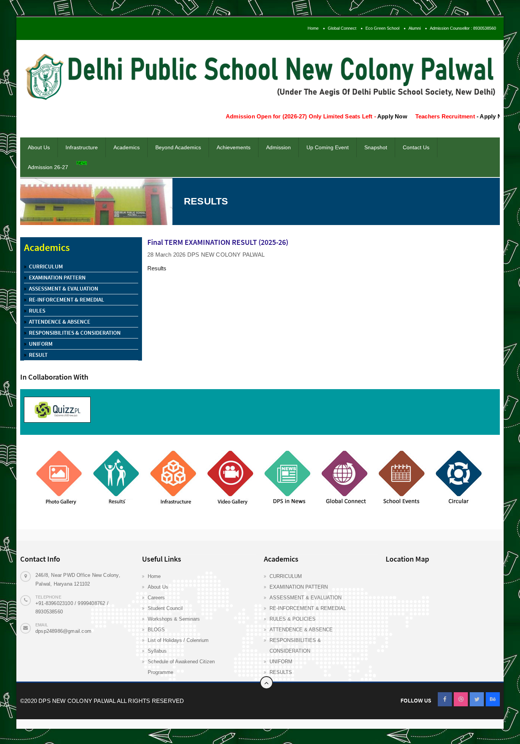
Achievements (233, 147)
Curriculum (46, 266)
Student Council (165, 608)
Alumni (414, 28)
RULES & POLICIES (293, 619)
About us (39, 147)
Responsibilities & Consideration (75, 332)
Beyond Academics (178, 147)
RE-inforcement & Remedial (66, 299)
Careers (156, 597)
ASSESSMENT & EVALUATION (305, 597)
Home (313, 28)
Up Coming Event (327, 147)
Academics (126, 147)
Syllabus (157, 651)
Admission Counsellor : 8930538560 (463, 28)
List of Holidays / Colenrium (178, 640)
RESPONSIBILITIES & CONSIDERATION (295, 645)
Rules (37, 310)
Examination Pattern (57, 277)
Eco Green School (382, 28)
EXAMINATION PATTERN (299, 587)
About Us (158, 587)
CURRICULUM (286, 576)
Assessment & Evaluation (63, 288)
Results (156, 268)
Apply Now (378, 116)
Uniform (41, 343)
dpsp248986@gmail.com (63, 631)
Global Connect (342, 28)
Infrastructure (81, 147)
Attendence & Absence (59, 321)
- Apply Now (477, 116)
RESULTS (281, 672)
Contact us (416, 147)
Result (38, 354)
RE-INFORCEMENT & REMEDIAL (308, 608)
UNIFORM (281, 661)
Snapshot (375, 147)
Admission (278, 147)
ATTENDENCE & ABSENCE (301, 629)
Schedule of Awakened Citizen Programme (181, 667)
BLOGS (156, 629)
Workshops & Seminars (174, 619)
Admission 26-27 (48, 167)
